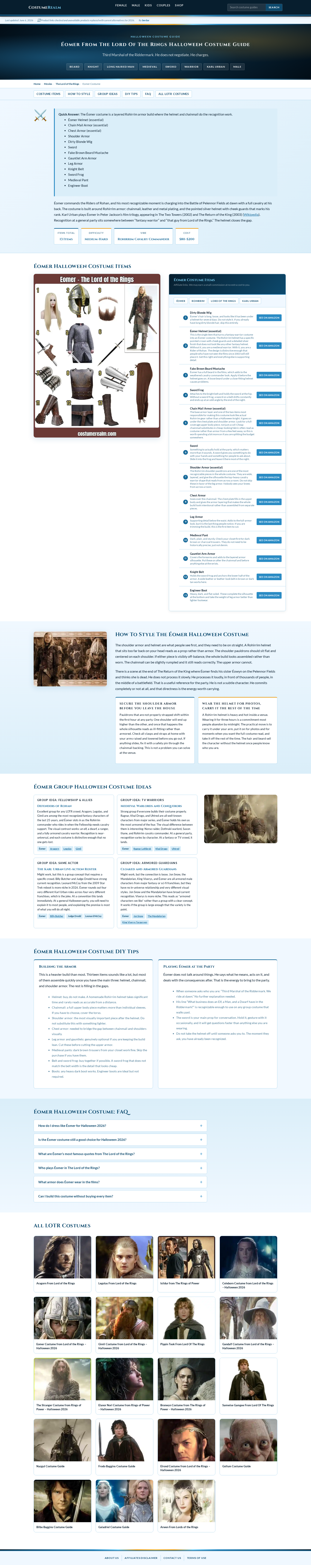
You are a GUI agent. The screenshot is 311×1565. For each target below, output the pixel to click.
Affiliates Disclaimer (141, 1558)
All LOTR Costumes (173, 94)
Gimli (78, 848)
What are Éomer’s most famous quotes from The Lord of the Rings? (120, 1153)
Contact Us (172, 1558)
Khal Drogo (161, 848)
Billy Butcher (56, 916)
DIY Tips (131, 94)
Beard (74, 66)
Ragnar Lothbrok (142, 848)
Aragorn (54, 848)
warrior (191, 66)
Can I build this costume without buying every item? (120, 1196)
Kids (148, 5)
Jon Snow (138, 916)
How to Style (79, 94)
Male (136, 5)
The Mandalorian (156, 916)
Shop (179, 5)
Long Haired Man (120, 66)
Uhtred (175, 848)
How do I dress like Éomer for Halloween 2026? (120, 1125)
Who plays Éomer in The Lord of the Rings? (120, 1168)
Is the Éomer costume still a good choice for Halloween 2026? (120, 1139)
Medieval (150, 66)
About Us (112, 1558)
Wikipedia (251, 214)
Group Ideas (107, 94)
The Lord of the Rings (67, 83)
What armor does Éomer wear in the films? (120, 1182)
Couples (163, 5)
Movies (48, 83)
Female (121, 5)
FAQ (148, 94)
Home (37, 83)
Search (274, 7)
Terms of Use (196, 1558)
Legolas (67, 848)
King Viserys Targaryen (134, 922)
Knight (93, 66)
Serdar (145, 20)
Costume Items (49, 94)
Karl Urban (216, 66)
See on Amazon (269, 317)
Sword (170, 66)
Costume (45, 7)
